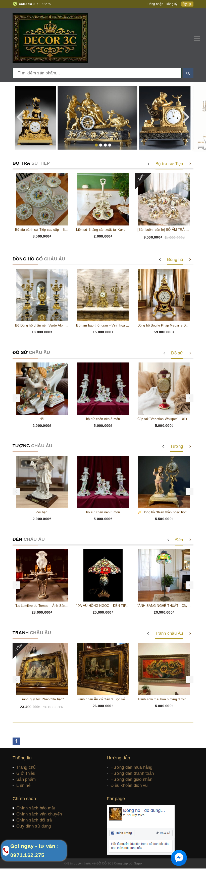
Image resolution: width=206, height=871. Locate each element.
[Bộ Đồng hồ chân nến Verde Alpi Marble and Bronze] (42, 295)
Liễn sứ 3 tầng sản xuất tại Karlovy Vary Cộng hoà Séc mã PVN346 (103, 230)
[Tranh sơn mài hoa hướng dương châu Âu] (164, 669)
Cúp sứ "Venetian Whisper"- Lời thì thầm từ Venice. (164, 419)
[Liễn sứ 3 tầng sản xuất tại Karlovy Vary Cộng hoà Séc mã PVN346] (103, 199)
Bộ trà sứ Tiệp (169, 163)
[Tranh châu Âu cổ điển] (103, 669)
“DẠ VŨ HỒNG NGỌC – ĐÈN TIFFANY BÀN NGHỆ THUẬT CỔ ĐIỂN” (103, 606)
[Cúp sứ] (164, 388)
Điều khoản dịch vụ (129, 785)
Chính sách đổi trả (34, 820)
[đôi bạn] (42, 482)
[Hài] (42, 388)
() (190, 4)
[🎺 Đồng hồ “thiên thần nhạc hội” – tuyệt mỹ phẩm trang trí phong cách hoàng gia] (164, 482)
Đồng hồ (175, 259)
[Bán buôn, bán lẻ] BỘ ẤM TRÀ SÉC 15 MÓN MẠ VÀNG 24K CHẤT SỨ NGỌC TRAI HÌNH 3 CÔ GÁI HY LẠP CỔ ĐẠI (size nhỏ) (164, 230)
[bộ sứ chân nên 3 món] (103, 388)
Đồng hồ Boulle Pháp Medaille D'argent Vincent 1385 (164, 325)
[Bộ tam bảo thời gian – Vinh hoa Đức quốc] (103, 295)
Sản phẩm (26, 779)
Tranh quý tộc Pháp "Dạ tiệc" (42, 699)
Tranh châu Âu (169, 633)
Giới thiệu (25, 773)
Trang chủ (25, 767)
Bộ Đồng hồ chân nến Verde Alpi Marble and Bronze (42, 325)
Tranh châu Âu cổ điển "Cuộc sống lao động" (103, 699)
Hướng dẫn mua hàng (131, 767)
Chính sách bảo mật (35, 808)
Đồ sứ (177, 353)
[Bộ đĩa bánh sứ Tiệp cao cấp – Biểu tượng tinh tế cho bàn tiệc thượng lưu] (42, 199)
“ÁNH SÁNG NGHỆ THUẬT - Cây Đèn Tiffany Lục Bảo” (164, 606)
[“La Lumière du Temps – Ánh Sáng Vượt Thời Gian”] (42, 575)
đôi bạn (41, 512)
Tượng (176, 446)
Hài (41, 419)
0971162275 (42, 4)
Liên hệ (23, 785)
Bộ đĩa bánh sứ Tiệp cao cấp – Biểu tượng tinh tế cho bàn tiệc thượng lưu (42, 230)
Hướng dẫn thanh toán (132, 773)
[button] (96, 145)
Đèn (179, 539)
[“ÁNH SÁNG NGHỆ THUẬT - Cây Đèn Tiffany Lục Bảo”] (164, 575)
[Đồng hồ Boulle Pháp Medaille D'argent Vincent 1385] (164, 295)
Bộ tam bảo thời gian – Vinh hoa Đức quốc (103, 325)
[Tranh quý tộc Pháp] (42, 669)
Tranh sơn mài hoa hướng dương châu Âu (164, 699)
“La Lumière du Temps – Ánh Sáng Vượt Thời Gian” (42, 606)
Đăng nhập (155, 4)
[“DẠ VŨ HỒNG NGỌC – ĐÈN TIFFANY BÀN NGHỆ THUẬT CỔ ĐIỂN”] (103, 575)
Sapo (138, 863)
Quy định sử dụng (33, 826)
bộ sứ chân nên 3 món (103, 419)
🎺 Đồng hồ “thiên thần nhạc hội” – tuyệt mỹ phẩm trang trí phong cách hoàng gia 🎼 (164, 512)
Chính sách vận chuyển (39, 814)
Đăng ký (172, 4)
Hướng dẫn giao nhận (131, 779)
